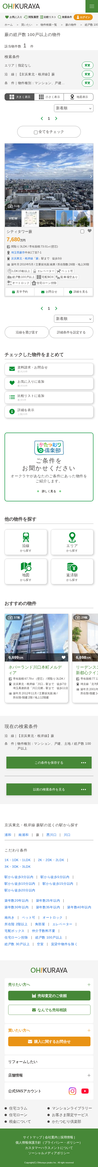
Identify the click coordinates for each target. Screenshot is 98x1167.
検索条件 (67, 17)
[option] (49, 176)
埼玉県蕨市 (18, 252)
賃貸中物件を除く (64, 944)
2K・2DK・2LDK (51, 860)
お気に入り (16, 17)
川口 (67, 835)
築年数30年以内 (17, 907)
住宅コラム (18, 1108)
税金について (20, 1121)
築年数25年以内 (48, 900)
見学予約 (22, 291)
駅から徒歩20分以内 (20, 890)
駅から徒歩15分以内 (58, 883)
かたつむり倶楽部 (66, 1121)
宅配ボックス (15, 931)
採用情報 (66, 1137)
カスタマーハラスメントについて (49, 1148)
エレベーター (62, 924)
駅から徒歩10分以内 (20, 883)
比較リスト (50, 17)
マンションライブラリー (72, 1108)
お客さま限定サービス (70, 1115)
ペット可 (28, 917)
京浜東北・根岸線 (22, 258)
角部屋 (40, 924)
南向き (10, 917)
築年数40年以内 (79, 907)
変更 (87, 65)
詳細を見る (81, 291)
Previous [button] (7, 176)
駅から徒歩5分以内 (55, 877)
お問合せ (51, 291)
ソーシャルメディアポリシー (49, 1153)
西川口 (51, 835)
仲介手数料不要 (43, 931)
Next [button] (91, 176)
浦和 (8, 835)
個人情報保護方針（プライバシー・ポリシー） (49, 1142)
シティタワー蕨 (19, 231)
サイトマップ (32, 1137)
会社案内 (51, 1137)
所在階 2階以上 (16, 924)
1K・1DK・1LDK (18, 860)
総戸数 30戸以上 (17, 944)
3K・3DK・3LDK (18, 866)
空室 (40, 944)
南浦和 (23, 835)
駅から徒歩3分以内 (19, 877)
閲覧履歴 (33, 17)
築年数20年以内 (17, 900)
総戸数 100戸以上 (48, 937)
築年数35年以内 (48, 907)
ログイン (85, 17)
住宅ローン (18, 1115)
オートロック (53, 917)
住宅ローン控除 (16, 937)
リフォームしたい (22, 1062)
